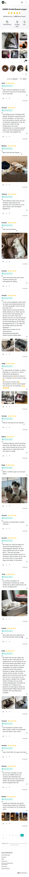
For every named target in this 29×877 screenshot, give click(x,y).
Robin (3, 651)
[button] (22, 2)
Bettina (4, 796)
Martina (4, 766)
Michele (4, 146)
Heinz (3, 83)
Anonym (4, 107)
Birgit (3, 465)
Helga (3, 363)
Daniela (4, 628)
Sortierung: (12, 79)
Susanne (4, 538)
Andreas (4, 194)
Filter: (23, 79)
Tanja (3, 574)
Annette (4, 745)
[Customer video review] (5, 68)
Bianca (4, 436)
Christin (4, 295)
